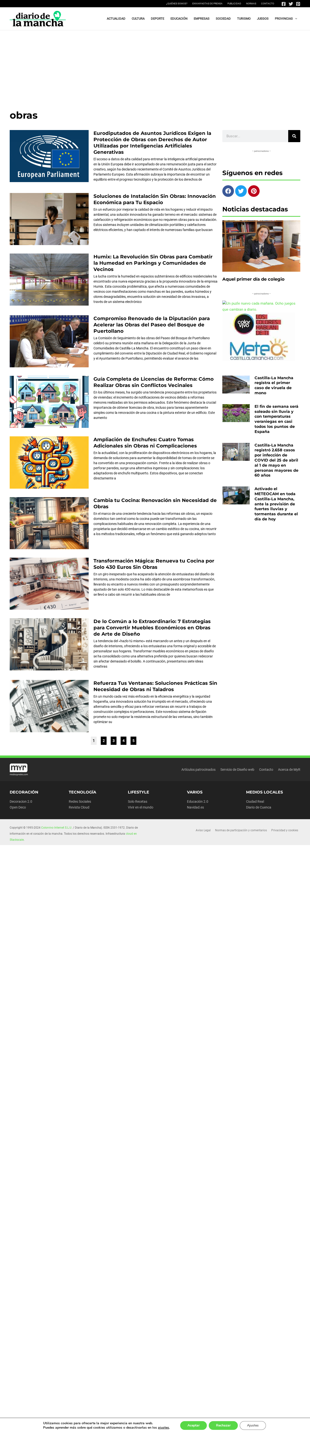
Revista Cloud (79, 807)
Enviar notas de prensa (207, 3)
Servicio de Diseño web (237, 769)
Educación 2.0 (197, 801)
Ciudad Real (255, 801)
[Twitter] (291, 4)
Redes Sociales (80, 801)
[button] (295, 18)
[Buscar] (294, 136)
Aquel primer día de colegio (253, 279)
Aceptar (193, 1425)
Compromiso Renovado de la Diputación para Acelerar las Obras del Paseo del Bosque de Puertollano (151, 325)
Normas (251, 3)
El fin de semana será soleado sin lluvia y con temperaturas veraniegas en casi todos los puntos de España (276, 419)
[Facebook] (283, 4)
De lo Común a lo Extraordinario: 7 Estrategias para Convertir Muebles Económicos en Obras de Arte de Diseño (152, 627)
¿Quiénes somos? (176, 3)
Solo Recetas (137, 801)
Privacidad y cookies (284, 830)
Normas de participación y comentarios (241, 830)
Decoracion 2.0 (21, 801)
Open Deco (18, 807)
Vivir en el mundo (140, 807)
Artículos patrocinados (198, 769)
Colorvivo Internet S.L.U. (56, 827)
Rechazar (223, 1425)
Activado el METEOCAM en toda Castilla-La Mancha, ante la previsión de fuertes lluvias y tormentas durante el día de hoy (276, 503)
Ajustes (253, 1425)
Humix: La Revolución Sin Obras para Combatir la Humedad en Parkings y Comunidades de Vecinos (153, 263)
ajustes (163, 1427)
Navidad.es (195, 807)
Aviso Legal (203, 830)
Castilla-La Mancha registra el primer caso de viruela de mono (274, 385)
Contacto (267, 3)
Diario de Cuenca (258, 807)
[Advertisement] (155, 66)
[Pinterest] (298, 4)
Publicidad (234, 3)
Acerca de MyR (289, 769)
